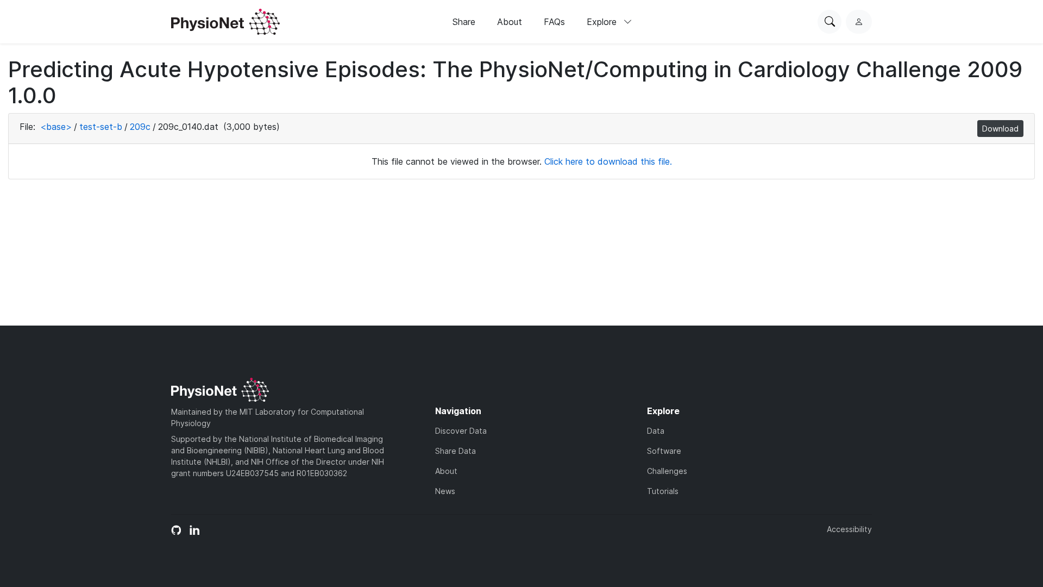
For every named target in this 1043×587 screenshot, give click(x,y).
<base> (56, 126)
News (445, 491)
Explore (603, 21)
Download (1000, 128)
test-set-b (100, 126)
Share (464, 21)
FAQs (554, 21)
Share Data (455, 450)
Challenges (667, 471)
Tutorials (662, 491)
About (509, 21)
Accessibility (849, 529)
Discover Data (461, 430)
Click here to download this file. (608, 161)
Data (655, 430)
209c (140, 126)
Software (664, 450)
